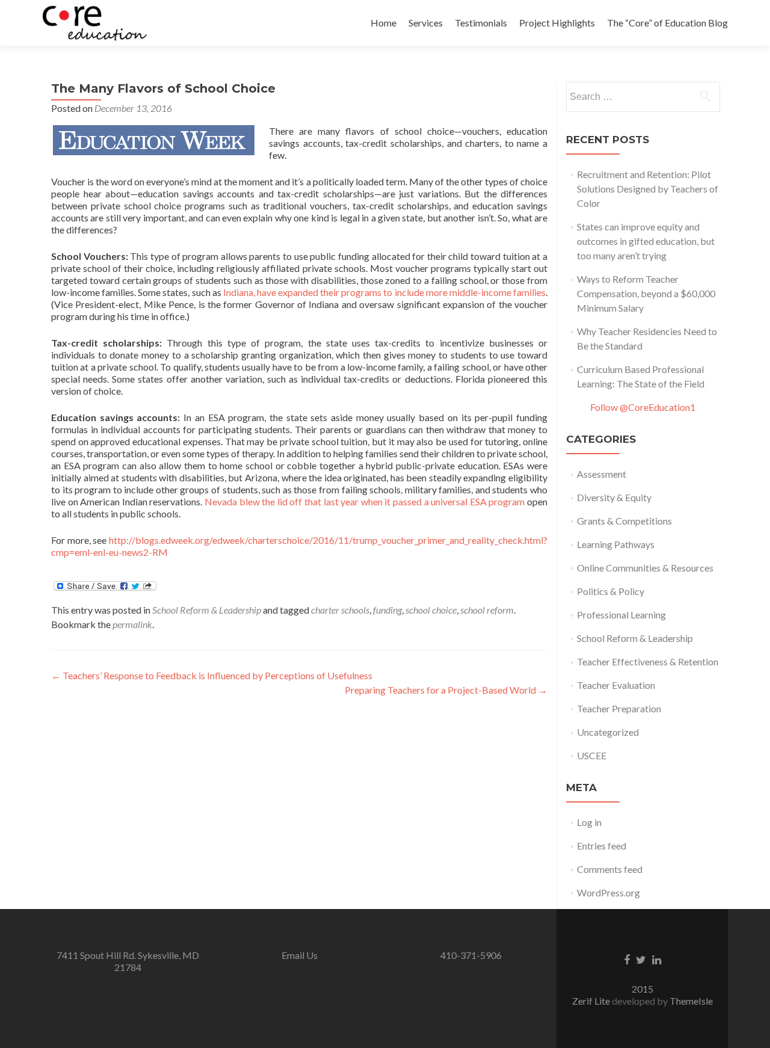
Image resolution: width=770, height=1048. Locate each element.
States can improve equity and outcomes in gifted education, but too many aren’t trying (646, 241)
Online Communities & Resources (645, 567)
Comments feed (609, 869)
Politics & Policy (610, 591)
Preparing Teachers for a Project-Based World (446, 689)
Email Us (300, 955)
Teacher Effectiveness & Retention (647, 661)
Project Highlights (557, 22)
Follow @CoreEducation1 (642, 407)
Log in (589, 822)
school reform (487, 609)
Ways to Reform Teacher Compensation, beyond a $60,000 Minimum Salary (646, 293)
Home (383, 22)
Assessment (601, 473)
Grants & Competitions (624, 520)
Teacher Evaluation (616, 685)
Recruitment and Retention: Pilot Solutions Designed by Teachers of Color (647, 188)
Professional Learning (621, 614)
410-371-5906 (471, 955)
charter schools (340, 609)
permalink (132, 624)
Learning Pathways (615, 544)
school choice (431, 609)
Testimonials (481, 22)
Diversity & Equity (614, 497)
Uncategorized (608, 732)
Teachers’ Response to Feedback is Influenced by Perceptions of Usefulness (211, 675)
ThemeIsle (691, 1000)
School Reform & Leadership (206, 609)
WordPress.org (608, 892)
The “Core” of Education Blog (667, 22)
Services (425, 22)
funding (387, 609)
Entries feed (601, 845)
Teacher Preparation (619, 708)
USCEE (591, 755)
